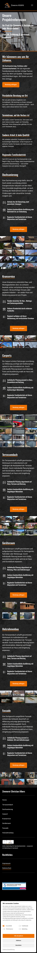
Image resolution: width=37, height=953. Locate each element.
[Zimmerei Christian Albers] (8, 842)
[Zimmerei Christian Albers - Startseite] (14, 5)
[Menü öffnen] (32, 5)
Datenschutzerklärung (9, 949)
